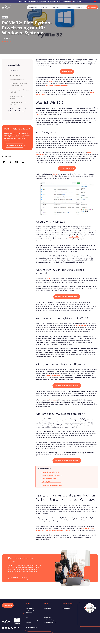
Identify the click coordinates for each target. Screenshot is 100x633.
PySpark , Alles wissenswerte (51, 482)
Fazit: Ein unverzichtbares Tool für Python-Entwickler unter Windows (17, 111)
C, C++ (37, 114)
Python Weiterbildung (67, 168)
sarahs (8, 38)
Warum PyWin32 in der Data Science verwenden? (18, 85)
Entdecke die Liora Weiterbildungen (66, 296)
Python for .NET (81, 325)
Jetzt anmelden (92, 7)
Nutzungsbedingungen (31, 627)
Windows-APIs (74, 237)
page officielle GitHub (53, 375)
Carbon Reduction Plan (67, 606)
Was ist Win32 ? (13, 71)
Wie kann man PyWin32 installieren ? (17, 97)
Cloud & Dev (4, 17)
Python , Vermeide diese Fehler (52, 485)
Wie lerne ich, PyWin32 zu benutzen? (18, 103)
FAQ (27, 617)
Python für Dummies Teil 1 (50, 472)
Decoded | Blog (47, 617)
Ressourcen (68, 7)
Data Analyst (85, 528)
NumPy (49, 278)
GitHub (55, 174)
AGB (27, 625)
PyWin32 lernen (67, 71)
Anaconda (52, 400)
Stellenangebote (48, 608)
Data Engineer (47, 530)
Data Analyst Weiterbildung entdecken (66, 385)
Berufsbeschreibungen (49, 620)
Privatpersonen (33, 7)
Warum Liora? (78, 7)
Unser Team (47, 606)
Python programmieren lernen (52, 475)
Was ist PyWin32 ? (15, 75)
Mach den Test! (77, 1)
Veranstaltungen (57, 7)
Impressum (28, 622)
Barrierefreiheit (66, 608)
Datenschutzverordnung (32, 620)
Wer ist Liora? (29, 606)
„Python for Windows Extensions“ (57, 85)
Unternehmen (44, 7)
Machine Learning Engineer (61, 530)
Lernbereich (8, 605)
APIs (50, 81)
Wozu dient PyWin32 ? (17, 79)
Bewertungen (29, 612)
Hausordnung (29, 615)
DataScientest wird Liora (50, 622)
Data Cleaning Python (49, 478)
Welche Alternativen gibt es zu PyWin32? (19, 91)
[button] (96, 2)
